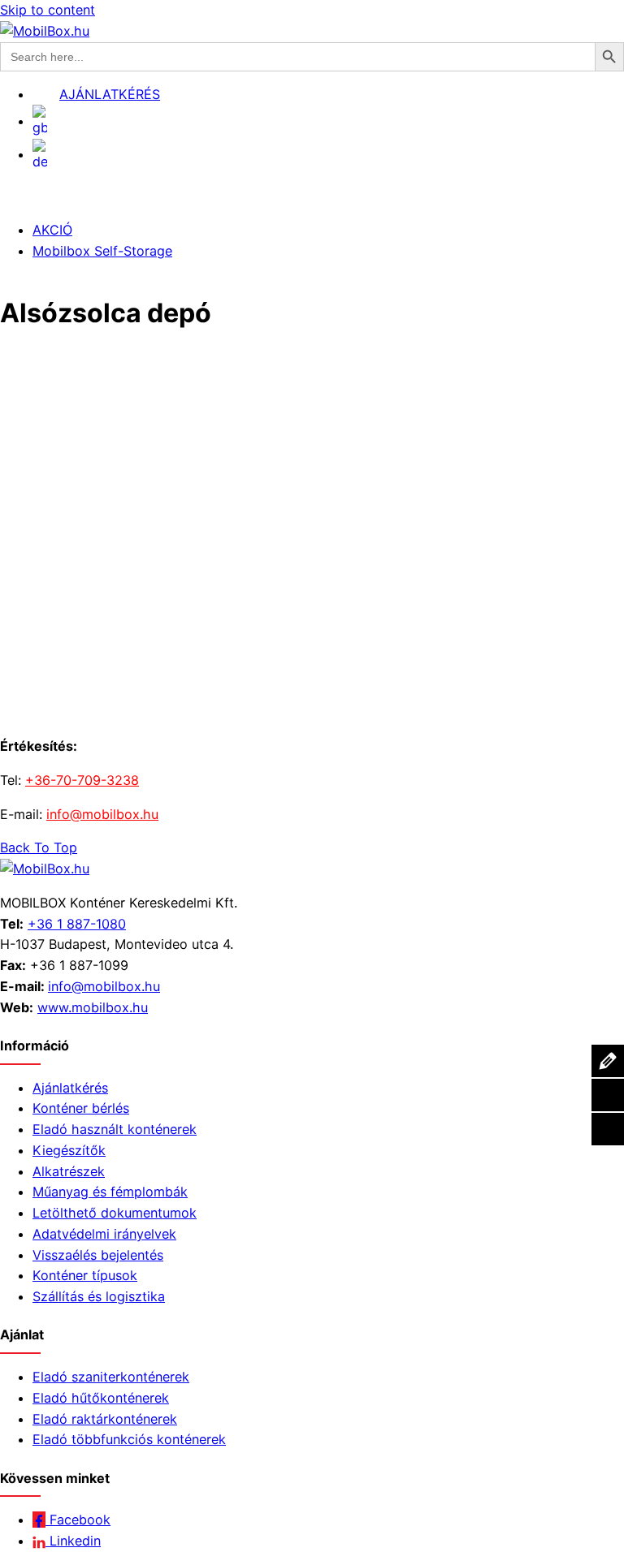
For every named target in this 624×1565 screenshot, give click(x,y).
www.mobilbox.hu (92, 1007)
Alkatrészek (68, 1171)
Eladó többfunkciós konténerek (129, 1439)
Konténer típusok (84, 1275)
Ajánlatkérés (70, 1088)
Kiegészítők (69, 1150)
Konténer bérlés (80, 1108)
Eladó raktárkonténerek (104, 1419)
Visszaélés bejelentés (97, 1255)
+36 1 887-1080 (77, 924)
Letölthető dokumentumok (114, 1213)
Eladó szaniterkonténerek (110, 1377)
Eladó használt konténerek (114, 1129)
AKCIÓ (52, 230)
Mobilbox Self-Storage (102, 251)
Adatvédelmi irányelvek (104, 1234)
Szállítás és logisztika (98, 1296)
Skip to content (47, 10)
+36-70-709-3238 (82, 780)
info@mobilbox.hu (102, 814)
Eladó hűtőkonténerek (100, 1398)
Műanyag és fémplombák (110, 1191)
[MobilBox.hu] (44, 868)
